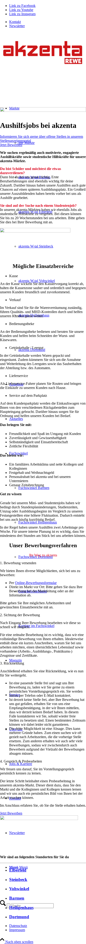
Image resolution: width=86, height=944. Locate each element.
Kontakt (15, 22)
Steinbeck (18, 879)
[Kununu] (35, 231)
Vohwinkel (19, 888)
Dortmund (19, 916)
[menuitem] (47, 22)
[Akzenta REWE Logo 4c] (43, 70)
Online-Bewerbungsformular (36, 583)
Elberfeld (17, 870)
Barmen (16, 898)
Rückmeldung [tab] (12, 663)
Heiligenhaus (21, 907)
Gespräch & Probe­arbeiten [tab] (21, 761)
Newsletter (17, 26)
